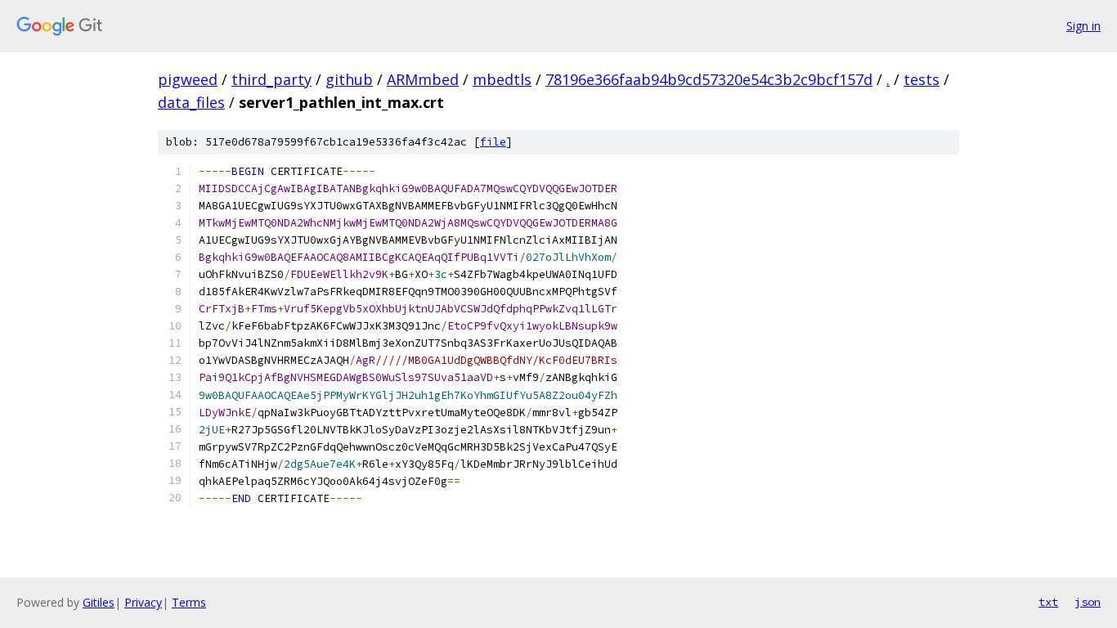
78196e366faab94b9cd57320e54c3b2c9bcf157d (709, 79)
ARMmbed (423, 79)
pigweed (188, 79)
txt (1048, 601)
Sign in (1083, 26)
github (349, 79)
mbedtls (502, 79)
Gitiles (98, 602)
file (493, 142)
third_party (271, 79)
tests (922, 79)
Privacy (143, 602)
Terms (189, 602)
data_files (191, 102)
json (1087, 601)
